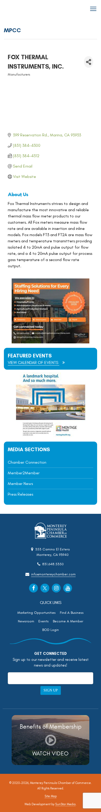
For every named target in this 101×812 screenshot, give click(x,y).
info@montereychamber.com (53, 574)
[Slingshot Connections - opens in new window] (50, 342)
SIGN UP (51, 690)
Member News (20, 483)
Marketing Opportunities (36, 612)
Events (43, 621)
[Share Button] (88, 62)
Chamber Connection (27, 462)
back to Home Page (18, 9)
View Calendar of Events (33, 362)
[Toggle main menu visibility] (93, 8)
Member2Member (24, 472)
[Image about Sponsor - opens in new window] (50, 435)
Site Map (51, 796)
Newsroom (26, 621)
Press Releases (20, 494)
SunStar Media (65, 804)
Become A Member (68, 621)
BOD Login (50, 630)
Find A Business (72, 612)
